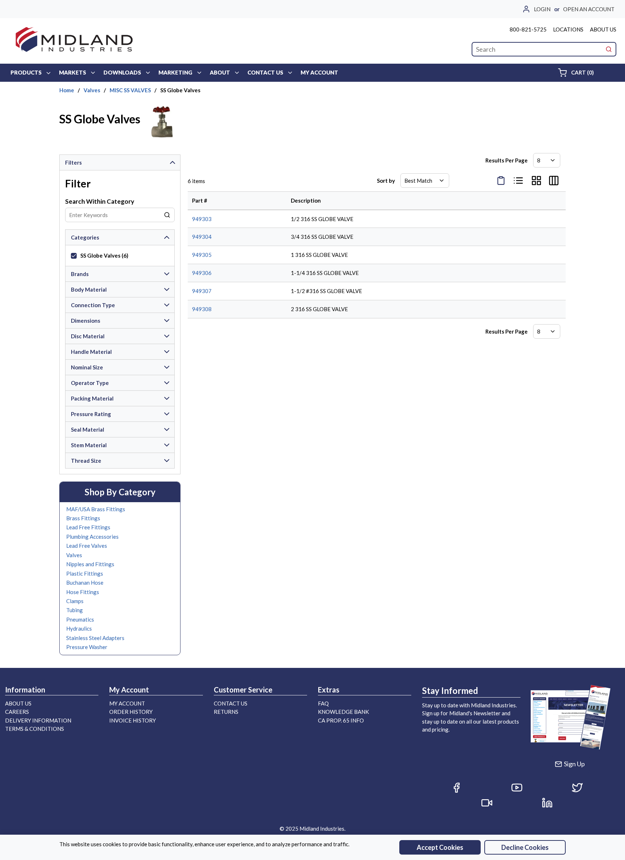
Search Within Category (99, 201)
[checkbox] (74, 256)
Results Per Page (506, 160)
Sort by (386, 180)
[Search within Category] (167, 215)
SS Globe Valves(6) (104, 255)
